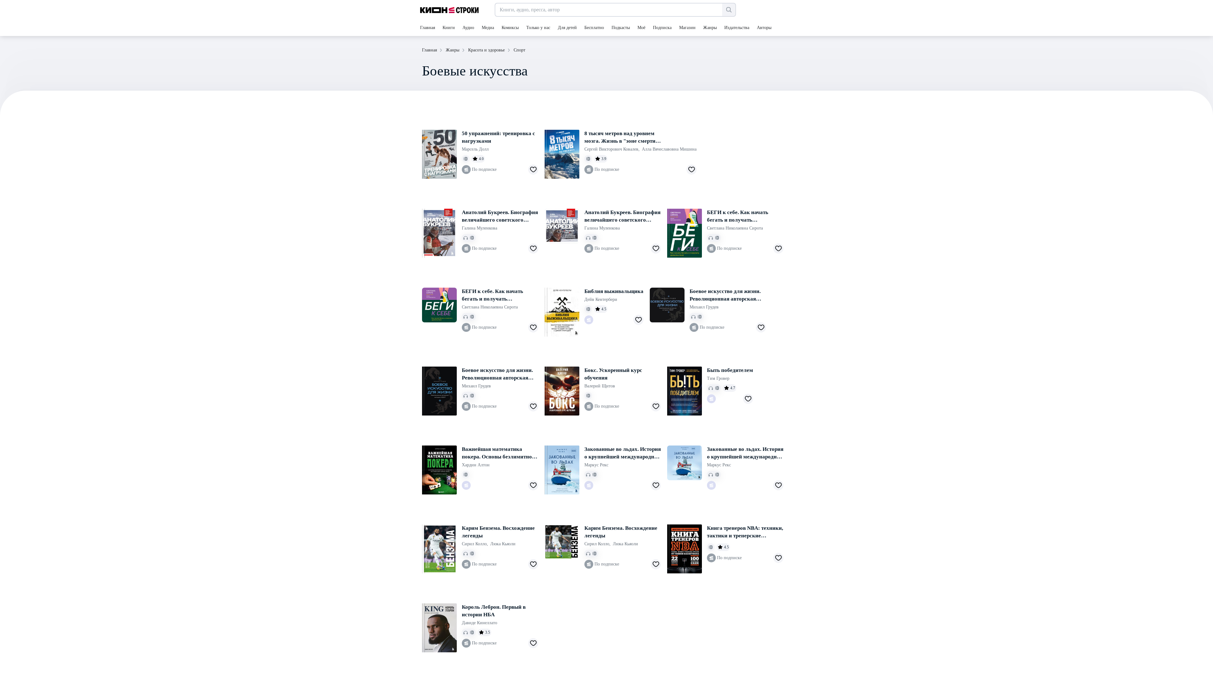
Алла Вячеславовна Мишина (669, 149)
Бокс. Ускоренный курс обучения (613, 374)
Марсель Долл (475, 149)
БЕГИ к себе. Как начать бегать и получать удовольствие (737, 216)
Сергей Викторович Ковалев (612, 149)
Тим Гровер (718, 378)
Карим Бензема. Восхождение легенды (498, 532)
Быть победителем (730, 370)
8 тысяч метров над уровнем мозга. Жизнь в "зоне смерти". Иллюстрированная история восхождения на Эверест (622, 137)
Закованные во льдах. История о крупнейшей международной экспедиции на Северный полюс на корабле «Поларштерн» (622, 453)
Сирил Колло (475, 543)
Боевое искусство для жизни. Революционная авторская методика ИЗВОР (725, 295)
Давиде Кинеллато (479, 622)
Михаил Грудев (704, 307)
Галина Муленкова (479, 228)
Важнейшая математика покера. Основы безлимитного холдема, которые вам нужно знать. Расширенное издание (499, 453)
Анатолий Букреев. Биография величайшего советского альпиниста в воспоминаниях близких (500, 216)
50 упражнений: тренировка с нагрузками (498, 137)
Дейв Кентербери (600, 299)
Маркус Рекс (596, 465)
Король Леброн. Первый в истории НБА (494, 611)
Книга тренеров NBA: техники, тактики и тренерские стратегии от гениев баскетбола (745, 532)
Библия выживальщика (613, 291)
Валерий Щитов (599, 386)
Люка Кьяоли (503, 543)
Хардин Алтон (476, 465)
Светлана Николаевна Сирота (735, 228)
